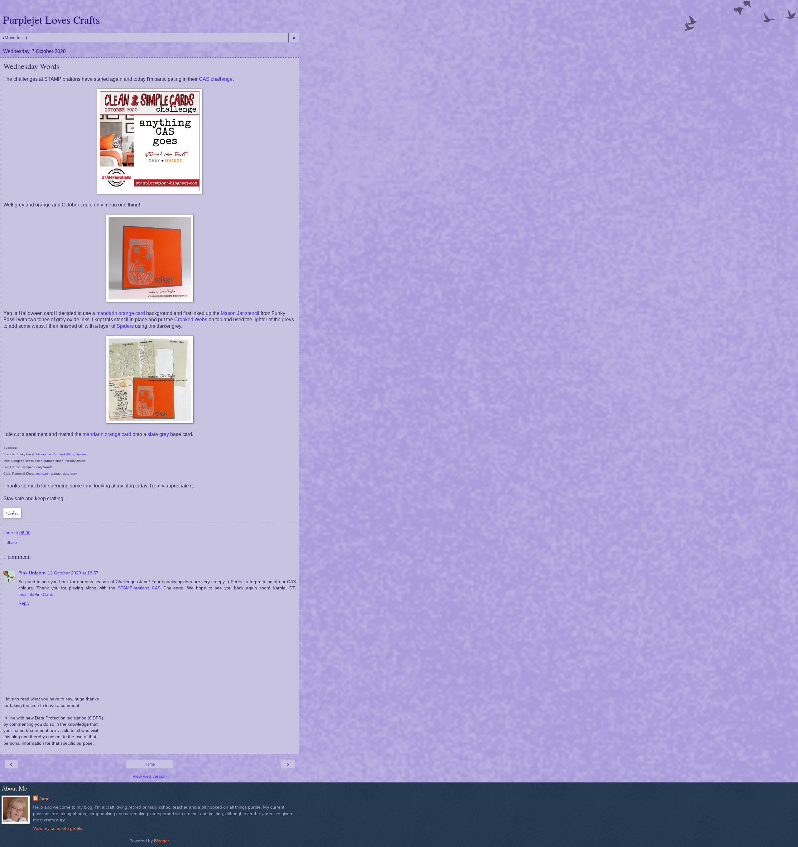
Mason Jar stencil (241, 313)
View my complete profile (57, 828)
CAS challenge (216, 79)
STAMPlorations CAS (139, 587)
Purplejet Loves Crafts (51, 19)
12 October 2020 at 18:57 (73, 572)
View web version (149, 776)
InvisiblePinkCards (36, 594)
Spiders (125, 326)
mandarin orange (48, 473)
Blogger (161, 840)
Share (12, 542)
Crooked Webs (190, 319)
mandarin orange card (120, 313)
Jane (44, 798)
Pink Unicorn (32, 572)
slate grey (158, 434)
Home (150, 764)
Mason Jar (43, 454)
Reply (24, 603)
